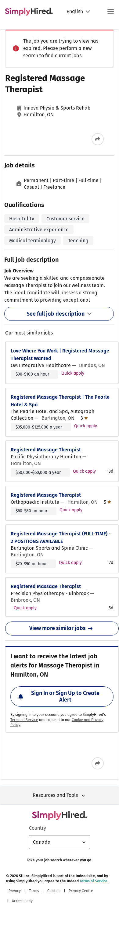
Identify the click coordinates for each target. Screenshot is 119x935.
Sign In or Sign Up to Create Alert (65, 696)
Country (37, 828)
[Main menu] (110, 11)
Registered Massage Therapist (46, 450)
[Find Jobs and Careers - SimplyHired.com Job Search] (29, 12)
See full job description (56, 313)
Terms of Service (24, 720)
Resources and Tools (55, 795)
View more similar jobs (57, 628)
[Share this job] (98, 139)
